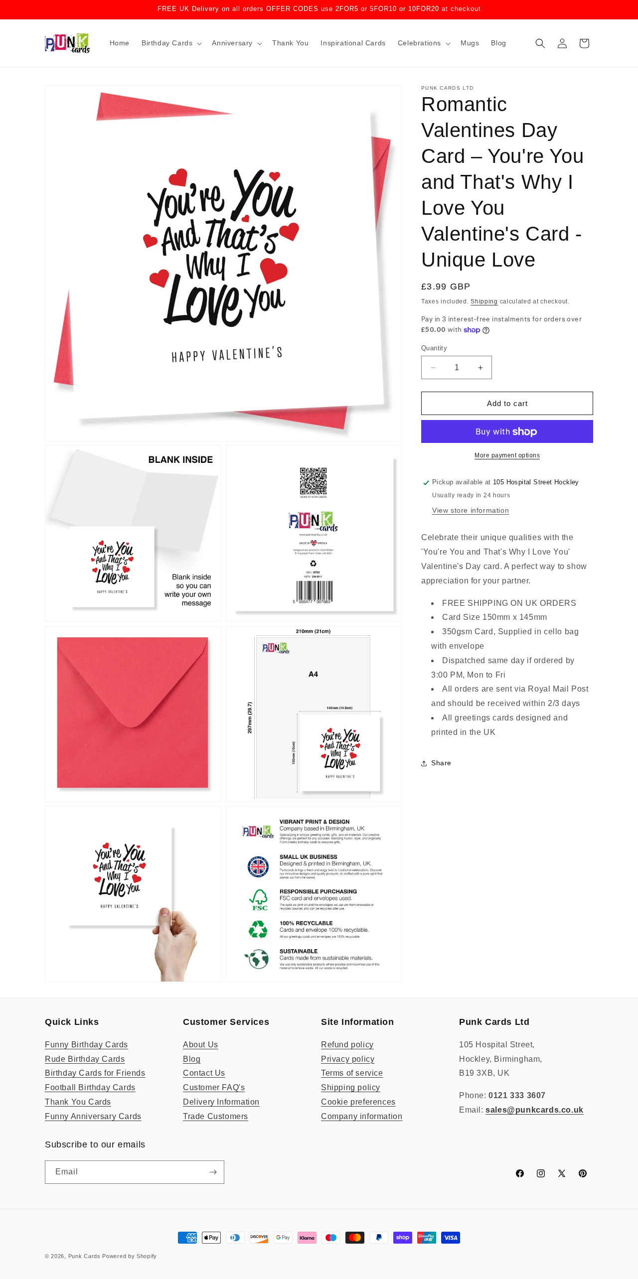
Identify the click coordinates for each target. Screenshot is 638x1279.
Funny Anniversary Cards (93, 1116)
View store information (470, 510)
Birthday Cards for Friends (95, 1073)
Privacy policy (347, 1059)
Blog (191, 1059)
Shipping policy (350, 1087)
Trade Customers (215, 1116)
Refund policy (347, 1044)
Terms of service (352, 1073)
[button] (171, 42)
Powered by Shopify (129, 1256)
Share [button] (441, 763)
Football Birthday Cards (90, 1087)
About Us (200, 1044)
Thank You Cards (78, 1102)
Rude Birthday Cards (85, 1059)
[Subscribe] (213, 1172)
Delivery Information (221, 1102)
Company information (361, 1116)
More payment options (507, 455)
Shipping (484, 301)
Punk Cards (84, 1256)
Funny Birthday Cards (86, 1044)
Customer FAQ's (214, 1087)
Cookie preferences (358, 1102)
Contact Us (204, 1073)
